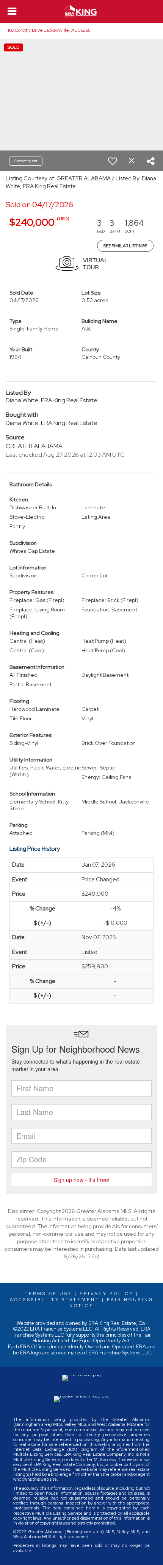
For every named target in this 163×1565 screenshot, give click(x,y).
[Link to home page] (81, 11)
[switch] (112, 161)
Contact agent (26, 160)
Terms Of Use (48, 1293)
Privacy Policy (107, 1293)
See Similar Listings (125, 245)
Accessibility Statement (55, 1299)
